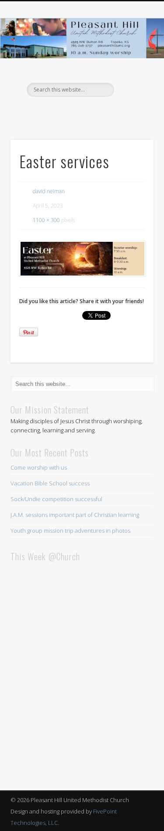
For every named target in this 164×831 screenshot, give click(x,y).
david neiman (49, 191)
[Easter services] (82, 258)
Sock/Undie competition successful (56, 499)
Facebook (81, 112)
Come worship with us (38, 467)
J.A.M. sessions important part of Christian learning (74, 515)
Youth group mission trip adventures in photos (70, 530)
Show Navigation (132, 78)
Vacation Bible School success (50, 483)
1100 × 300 (46, 220)
